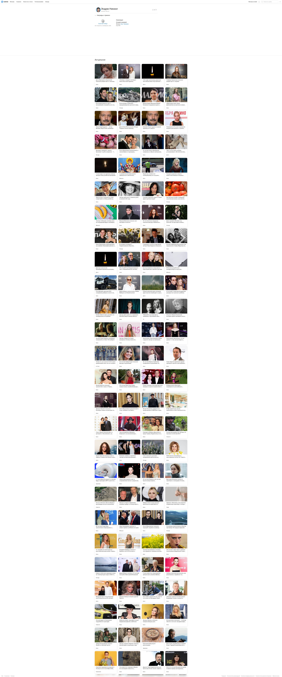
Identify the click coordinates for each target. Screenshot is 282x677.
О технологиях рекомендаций (233, 675)
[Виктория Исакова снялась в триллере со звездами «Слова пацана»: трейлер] (176, 474)
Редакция (224, 675)
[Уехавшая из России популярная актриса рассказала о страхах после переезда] (176, 122)
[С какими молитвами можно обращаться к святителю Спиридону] (129, 169)
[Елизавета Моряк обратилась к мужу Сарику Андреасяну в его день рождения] (153, 427)
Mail (2, 675)
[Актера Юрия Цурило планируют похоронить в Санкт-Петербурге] (106, 333)
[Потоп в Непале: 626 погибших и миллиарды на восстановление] (106, 498)
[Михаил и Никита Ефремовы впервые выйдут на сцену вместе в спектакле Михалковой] (129, 498)
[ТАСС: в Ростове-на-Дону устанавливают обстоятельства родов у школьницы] (176, 145)
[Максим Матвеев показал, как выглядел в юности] (129, 216)
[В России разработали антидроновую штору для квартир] (176, 263)
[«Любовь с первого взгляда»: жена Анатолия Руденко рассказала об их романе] (129, 75)
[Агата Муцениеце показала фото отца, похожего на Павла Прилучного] (129, 404)
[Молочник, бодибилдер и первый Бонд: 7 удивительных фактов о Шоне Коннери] (176, 639)
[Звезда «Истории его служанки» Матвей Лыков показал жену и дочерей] (129, 310)
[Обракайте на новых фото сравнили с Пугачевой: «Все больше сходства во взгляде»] (153, 310)
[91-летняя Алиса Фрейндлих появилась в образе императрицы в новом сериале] (153, 145)
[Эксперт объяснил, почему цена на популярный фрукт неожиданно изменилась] (106, 216)
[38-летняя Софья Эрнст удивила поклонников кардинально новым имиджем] (176, 545)
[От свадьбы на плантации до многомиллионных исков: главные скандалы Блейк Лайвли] (106, 545)
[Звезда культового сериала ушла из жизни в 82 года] (129, 192)
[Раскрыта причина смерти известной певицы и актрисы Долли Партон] (176, 169)
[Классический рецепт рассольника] (153, 639)
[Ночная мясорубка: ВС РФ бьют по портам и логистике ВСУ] (176, 427)
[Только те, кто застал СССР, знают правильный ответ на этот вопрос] (106, 357)
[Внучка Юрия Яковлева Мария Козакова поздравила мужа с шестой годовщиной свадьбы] (153, 98)
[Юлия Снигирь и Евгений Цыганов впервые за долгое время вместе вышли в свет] (153, 380)
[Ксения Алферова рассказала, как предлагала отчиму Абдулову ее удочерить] (176, 239)
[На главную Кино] (5, 2)
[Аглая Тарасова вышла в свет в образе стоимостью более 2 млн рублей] (106, 451)
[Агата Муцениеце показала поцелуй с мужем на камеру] (153, 521)
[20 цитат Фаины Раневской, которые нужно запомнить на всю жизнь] (176, 310)
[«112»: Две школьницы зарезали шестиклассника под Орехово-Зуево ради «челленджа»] (153, 75)
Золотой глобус (102, 23)
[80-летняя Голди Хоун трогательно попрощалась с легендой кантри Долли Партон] (106, 521)
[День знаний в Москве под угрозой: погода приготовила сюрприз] (176, 216)
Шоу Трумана (124, 24)
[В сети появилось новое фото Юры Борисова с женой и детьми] (153, 263)
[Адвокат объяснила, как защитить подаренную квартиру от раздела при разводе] (176, 498)
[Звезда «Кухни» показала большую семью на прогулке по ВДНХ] (106, 404)
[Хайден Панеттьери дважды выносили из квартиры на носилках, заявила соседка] (153, 498)
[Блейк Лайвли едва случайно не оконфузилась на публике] (106, 310)
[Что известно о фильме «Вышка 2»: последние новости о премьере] (129, 662)
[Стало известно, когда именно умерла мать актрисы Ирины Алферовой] (153, 568)
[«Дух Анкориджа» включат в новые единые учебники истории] (129, 521)
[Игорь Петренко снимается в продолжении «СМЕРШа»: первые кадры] (153, 404)
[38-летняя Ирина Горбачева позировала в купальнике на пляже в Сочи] (153, 357)
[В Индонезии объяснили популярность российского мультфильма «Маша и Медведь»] (176, 380)
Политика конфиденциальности (247, 675)
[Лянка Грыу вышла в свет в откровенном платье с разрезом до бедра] (129, 474)
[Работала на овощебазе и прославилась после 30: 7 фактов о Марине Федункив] (176, 451)
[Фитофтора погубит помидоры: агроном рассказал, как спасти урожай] (176, 192)
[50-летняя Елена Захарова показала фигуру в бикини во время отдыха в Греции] (153, 216)
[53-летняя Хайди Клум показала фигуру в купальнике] (129, 357)
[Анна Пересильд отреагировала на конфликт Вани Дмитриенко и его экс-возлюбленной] (106, 239)
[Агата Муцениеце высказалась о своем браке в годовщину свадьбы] (129, 145)
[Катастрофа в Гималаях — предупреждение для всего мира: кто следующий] (129, 98)
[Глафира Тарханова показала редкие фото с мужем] (176, 75)
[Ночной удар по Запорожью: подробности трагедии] (106, 615)
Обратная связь (276, 675)
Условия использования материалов (263, 675)
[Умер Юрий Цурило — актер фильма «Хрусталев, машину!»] (106, 122)
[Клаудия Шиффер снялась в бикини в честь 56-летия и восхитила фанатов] (129, 545)
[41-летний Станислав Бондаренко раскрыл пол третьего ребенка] (176, 286)
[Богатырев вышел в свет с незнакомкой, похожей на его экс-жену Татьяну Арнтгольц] (106, 98)
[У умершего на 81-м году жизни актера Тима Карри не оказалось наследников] (153, 239)
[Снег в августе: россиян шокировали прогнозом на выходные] (153, 451)
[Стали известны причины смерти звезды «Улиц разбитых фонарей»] (106, 169)
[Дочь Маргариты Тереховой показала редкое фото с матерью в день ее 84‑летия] (106, 75)
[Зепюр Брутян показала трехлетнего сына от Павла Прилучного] (106, 380)
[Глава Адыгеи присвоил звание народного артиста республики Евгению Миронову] (176, 357)
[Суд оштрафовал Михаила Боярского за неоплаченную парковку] (129, 427)
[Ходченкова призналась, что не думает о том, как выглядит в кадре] (176, 333)
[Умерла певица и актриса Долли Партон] (129, 592)
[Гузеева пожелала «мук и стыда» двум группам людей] (153, 192)
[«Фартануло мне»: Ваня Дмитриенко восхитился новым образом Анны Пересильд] (176, 98)
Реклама (12, 675)
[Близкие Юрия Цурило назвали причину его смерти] (153, 122)
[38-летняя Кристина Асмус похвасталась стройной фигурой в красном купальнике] (129, 380)
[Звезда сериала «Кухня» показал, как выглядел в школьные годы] (129, 639)
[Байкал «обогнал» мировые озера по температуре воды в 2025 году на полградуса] (106, 568)
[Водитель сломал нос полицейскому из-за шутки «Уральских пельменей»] (153, 169)
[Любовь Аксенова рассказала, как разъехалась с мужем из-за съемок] (176, 568)
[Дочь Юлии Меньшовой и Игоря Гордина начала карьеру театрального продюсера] (129, 122)
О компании (6, 675)
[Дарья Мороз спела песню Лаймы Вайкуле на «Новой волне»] (129, 286)
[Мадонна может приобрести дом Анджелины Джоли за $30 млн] (129, 615)
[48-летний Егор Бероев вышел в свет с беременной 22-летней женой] (129, 263)
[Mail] (2, 2)
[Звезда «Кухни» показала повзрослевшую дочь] (153, 615)
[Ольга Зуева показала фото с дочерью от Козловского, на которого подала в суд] (106, 427)
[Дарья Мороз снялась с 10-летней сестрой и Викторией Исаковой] (129, 568)
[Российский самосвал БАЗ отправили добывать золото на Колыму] (106, 286)
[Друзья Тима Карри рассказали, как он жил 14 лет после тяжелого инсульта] (153, 662)
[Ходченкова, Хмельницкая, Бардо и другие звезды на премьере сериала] (153, 333)
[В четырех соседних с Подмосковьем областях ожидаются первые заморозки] (129, 239)
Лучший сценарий (121, 22)
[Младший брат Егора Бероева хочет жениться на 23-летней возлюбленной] (106, 592)
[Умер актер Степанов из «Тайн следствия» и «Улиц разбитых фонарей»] (106, 192)
